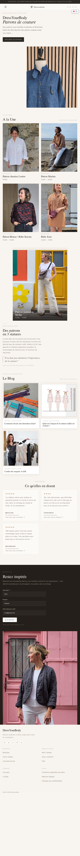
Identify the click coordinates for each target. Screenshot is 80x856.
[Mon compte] (70, 7)
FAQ (43, 761)
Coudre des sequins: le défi (15, 471)
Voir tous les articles (68, 379)
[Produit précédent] (17, 282)
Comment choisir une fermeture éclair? (20, 423)
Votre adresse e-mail (9, 609)
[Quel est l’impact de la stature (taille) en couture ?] (59, 400)
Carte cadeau (8, 757)
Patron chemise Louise (14, 176)
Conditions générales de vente (53, 772)
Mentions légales (48, 777)
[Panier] (75, 7)
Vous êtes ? (6, 590)
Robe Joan (46, 236)
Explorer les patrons (13, 39)
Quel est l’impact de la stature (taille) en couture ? (59, 424)
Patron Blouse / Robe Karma (17, 236)
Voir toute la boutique (68, 120)
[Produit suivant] (63, 282)
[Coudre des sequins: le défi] (21, 448)
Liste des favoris (9, 761)
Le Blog (5, 777)
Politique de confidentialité (52, 781)
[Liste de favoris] (73, 7)
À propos (6, 772)
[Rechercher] (68, 7)
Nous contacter (47, 757)
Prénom (5, 599)
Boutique (6, 752)
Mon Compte (47, 752)
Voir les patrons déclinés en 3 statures (18, 365)
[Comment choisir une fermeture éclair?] (21, 400)
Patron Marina (48, 176)
